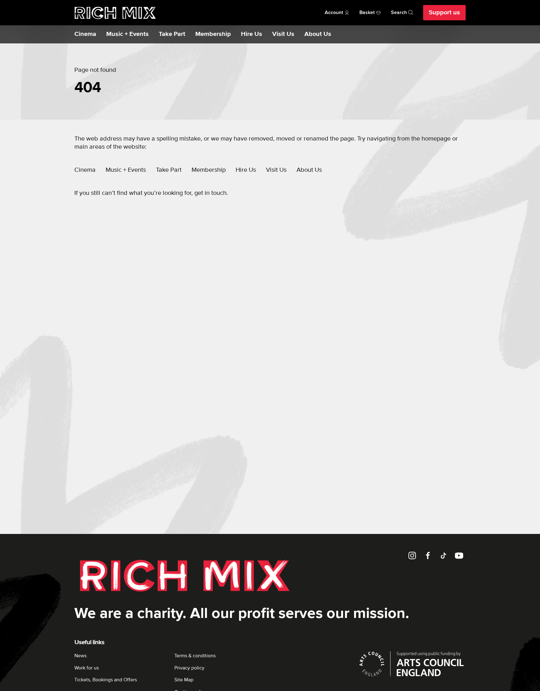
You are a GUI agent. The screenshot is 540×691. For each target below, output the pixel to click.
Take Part (172, 34)
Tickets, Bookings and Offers (105, 680)
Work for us (86, 668)
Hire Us (251, 34)
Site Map (183, 680)
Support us (444, 13)
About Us (317, 34)
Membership (213, 34)
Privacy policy (189, 668)
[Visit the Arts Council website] (412, 663)
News (80, 656)
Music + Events (127, 34)
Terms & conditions (195, 656)
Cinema (85, 34)
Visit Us (283, 34)
